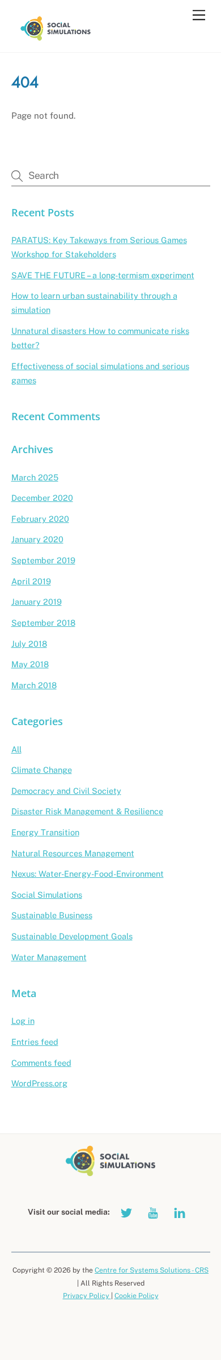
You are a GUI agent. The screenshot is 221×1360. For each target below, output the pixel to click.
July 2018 (29, 643)
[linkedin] (179, 1211)
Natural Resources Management (72, 853)
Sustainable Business (51, 915)
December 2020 (42, 498)
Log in (23, 1021)
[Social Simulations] (55, 38)
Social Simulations (46, 894)
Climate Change (41, 770)
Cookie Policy (136, 1295)
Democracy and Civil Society (66, 791)
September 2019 (43, 560)
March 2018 (34, 685)
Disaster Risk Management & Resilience (87, 811)
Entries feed (34, 1042)
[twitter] (126, 1211)
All (16, 749)
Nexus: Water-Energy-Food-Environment (87, 873)
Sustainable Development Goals (72, 936)
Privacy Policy (87, 1295)
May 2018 (30, 664)
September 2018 (43, 622)
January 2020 (37, 539)
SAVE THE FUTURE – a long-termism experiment (102, 275)
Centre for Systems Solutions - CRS (152, 1270)
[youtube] (153, 1211)
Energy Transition (45, 832)
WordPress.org (39, 1083)
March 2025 (34, 477)
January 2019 (36, 601)
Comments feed (41, 1063)
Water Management (49, 957)
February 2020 (40, 519)
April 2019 (31, 581)
